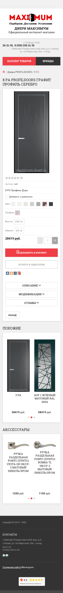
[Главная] (4, 72)
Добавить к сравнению (21, 197)
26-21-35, (8, 45)
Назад (12, 315)
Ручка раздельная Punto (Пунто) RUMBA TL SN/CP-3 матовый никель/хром (44, 462)
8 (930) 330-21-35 (24, 45)
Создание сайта (12, 567)
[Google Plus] (19, 273)
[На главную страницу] (30, 19)
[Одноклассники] (11, 273)
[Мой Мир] (15, 273)
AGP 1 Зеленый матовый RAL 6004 (44, 398)
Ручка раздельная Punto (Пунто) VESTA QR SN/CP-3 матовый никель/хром (18, 462)
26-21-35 (7, 547)
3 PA (18, 395)
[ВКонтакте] (7, 273)
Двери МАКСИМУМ (31, 28)
